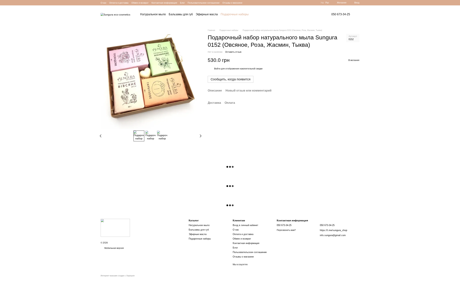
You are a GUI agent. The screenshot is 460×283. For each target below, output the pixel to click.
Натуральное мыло (153, 14)
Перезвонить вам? (286, 230)
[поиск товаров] (259, 14)
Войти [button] (217, 68)
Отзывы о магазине (232, 3)
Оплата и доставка (118, 3)
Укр (322, 3)
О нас (103, 3)
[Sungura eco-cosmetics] (115, 227)
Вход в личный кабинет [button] (245, 225)
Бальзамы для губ (181, 14)
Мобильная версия (114, 248)
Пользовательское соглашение (204, 3)
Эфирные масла (207, 14)
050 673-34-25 (340, 14)
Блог (182, 3)
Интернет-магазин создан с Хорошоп (118, 276)
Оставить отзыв (233, 52)
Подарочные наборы (235, 14)
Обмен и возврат (140, 3)
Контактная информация (164, 3)
